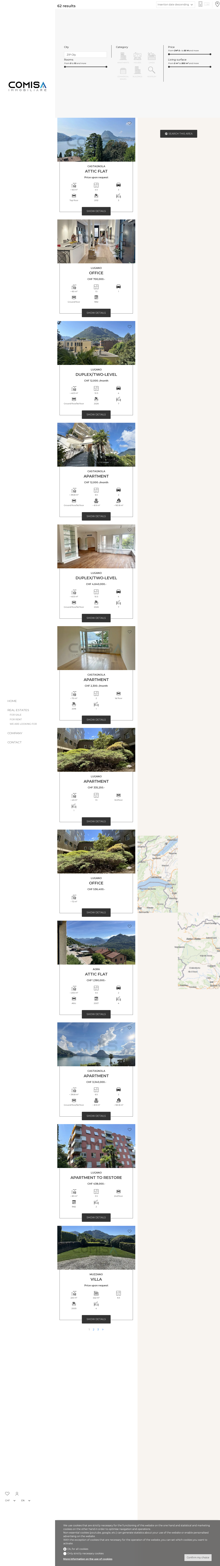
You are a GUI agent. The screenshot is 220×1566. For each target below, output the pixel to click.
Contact (14, 742)
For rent (16, 719)
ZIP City (71, 54)
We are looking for (23, 723)
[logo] (27, 86)
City (66, 47)
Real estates (18, 710)
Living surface (177, 59)
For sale (15, 714)
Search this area (180, 133)
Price (171, 47)
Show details (96, 211)
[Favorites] (7, 1494)
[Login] (17, 1494)
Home (12, 701)
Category (122, 47)
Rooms (68, 59)
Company (14, 733)
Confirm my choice (198, 1557)
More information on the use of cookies (87, 1559)
